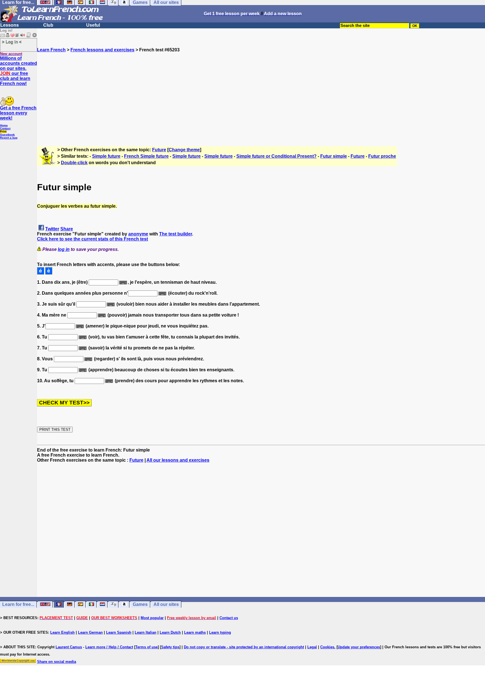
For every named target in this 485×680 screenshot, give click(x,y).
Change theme (184, 149)
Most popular (152, 618)
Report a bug (8, 137)
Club (48, 25)
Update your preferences (359, 647)
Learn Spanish (118, 632)
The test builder (175, 234)
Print (3, 131)
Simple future (106, 156)
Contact (5, 128)
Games (140, 604)
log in (64, 249)
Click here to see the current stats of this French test (92, 239)
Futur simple (333, 156)
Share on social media (56, 662)
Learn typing (220, 632)
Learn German (90, 632)
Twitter (52, 228)
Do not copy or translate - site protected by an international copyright (244, 647)
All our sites (166, 604)
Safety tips (170, 647)
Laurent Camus (69, 647)
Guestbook (7, 134)
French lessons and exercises (102, 49)
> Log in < (12, 41)
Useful (93, 25)
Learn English (62, 632)
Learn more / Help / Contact (109, 647)
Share (66, 228)
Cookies (327, 647)
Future (159, 149)
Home (4, 125)
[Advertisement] (261, 91)
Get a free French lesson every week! (18, 113)
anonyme (138, 234)
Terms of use (146, 647)
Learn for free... (18, 604)
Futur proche (382, 156)
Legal (312, 647)
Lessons (9, 25)
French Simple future (146, 156)
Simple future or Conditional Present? (276, 156)
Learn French (51, 49)
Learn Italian (145, 632)
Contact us (228, 618)
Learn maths (195, 632)
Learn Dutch (170, 632)
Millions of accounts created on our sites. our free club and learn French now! (18, 71)
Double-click (74, 162)
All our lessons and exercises (178, 460)
